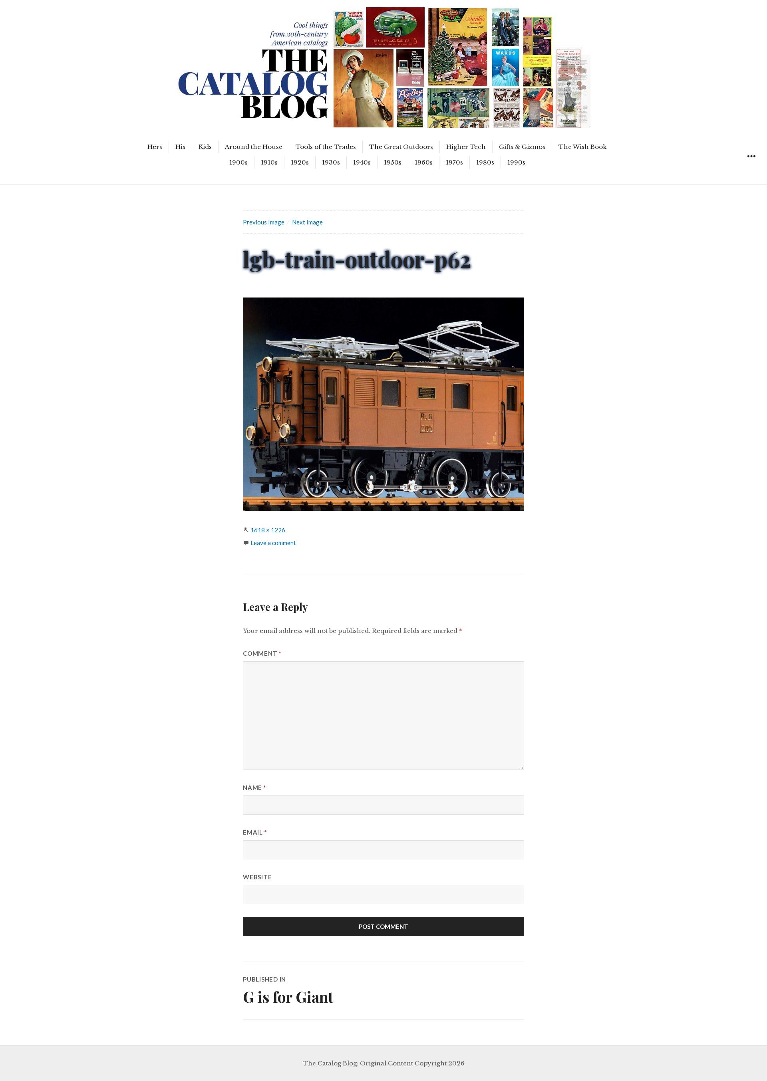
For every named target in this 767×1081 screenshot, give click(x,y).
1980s (485, 162)
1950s (392, 162)
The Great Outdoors (401, 147)
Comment (262, 653)
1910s (269, 162)
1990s (516, 162)
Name (254, 787)
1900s (238, 162)
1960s (424, 162)
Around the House (253, 147)
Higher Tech (466, 147)
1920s (300, 162)
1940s (362, 162)
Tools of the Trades (326, 147)
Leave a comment (273, 542)
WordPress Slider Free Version (211, 6)
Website (257, 877)
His (180, 147)
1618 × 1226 (267, 530)
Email (255, 832)
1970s (454, 162)
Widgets (751, 165)
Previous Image (263, 222)
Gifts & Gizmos (522, 147)
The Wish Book (582, 147)
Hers (154, 147)
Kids (205, 147)
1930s (331, 162)
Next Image (307, 222)
